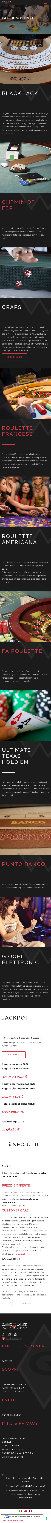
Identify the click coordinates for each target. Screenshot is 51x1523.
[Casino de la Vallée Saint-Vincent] (6, 2)
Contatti (8, 1442)
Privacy (25, 1481)
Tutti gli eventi (12, 1415)
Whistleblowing (12, 1457)
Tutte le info (25, 1303)
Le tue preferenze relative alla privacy (24, 1516)
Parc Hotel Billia (13, 1388)
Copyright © (11, 1491)
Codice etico (38, 1478)
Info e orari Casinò (14, 1438)
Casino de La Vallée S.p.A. (18, 1453)
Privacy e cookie (12, 1449)
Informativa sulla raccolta (13, 1520)
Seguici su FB (14, 357)
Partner (7, 1361)
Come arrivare (11, 1446)
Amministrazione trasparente (19, 1478)
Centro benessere (13, 1392)
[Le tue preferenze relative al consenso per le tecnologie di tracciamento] (46, 1518)
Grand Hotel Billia (14, 1384)
